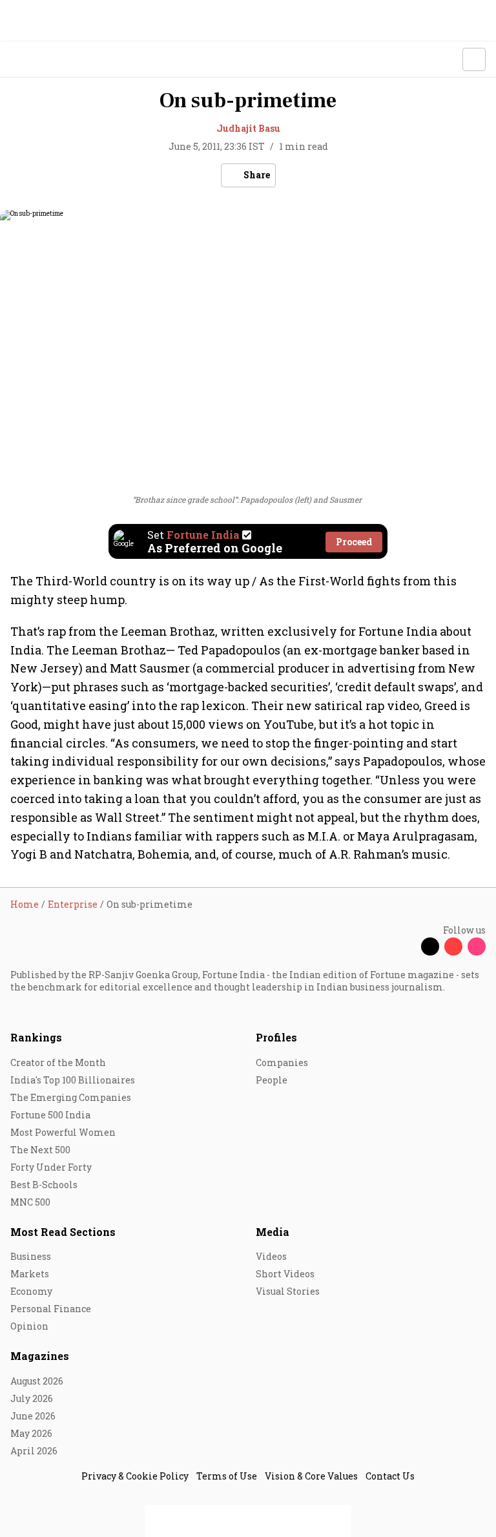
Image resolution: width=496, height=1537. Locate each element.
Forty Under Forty (51, 1167)
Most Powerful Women (63, 1132)
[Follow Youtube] (453, 946)
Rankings (36, 1037)
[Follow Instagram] (477, 946)
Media (272, 1232)
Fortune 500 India (50, 1115)
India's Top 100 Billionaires (72, 1080)
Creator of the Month (58, 1062)
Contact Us (390, 1476)
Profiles (276, 1037)
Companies (282, 1062)
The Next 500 (40, 1150)
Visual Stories (288, 1291)
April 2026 (33, 1451)
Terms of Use (226, 1476)
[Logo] (39, 59)
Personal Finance (50, 1308)
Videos (271, 1256)
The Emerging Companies (70, 1097)
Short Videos (285, 1274)
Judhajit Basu (248, 128)
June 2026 (33, 1416)
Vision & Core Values (311, 1476)
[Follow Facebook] (407, 946)
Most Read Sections (63, 1232)
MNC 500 (30, 1202)
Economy (31, 1291)
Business (30, 1256)
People (271, 1080)
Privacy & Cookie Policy (135, 1476)
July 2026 (31, 1398)
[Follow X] (430, 946)
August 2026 (36, 1381)
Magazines (39, 1356)
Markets (29, 1274)
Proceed (354, 542)
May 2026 (31, 1433)
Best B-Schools (44, 1184)
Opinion (29, 1326)
